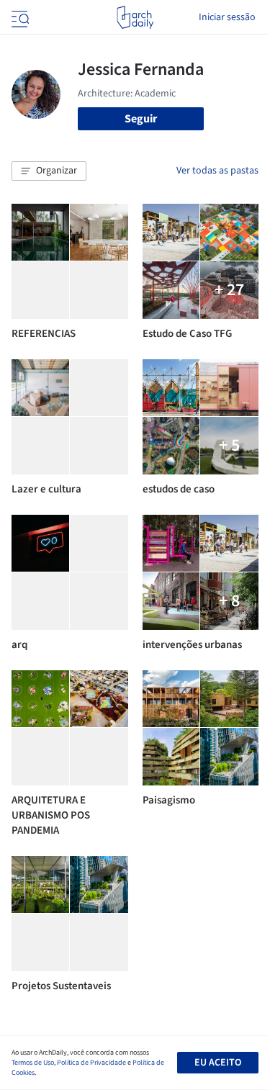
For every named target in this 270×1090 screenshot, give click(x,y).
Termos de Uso (33, 1063)
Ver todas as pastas (217, 170)
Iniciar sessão (227, 17)
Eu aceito (217, 1062)
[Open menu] (19, 17)
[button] (49, 171)
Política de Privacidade (91, 1063)
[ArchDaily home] (135, 17)
